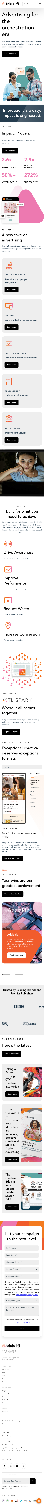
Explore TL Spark (11, 732)
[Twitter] (11, 1466)
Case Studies (6, 1394)
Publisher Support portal (27, 1295)
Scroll (32, 791)
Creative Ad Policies (8, 1442)
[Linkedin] (4, 1466)
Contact (4, 1415)
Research (5, 1397)
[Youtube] (17, 1466)
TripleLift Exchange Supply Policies (13, 1448)
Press (3, 1424)
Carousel (33, 799)
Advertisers (5, 1370)
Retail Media (6, 1379)
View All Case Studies (13, 894)
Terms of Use (6, 1439)
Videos (4, 1403)
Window (33, 795)
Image (32, 777)
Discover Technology (12, 858)
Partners (4, 1382)
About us (5, 1412)
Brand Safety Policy (8, 1445)
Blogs (4, 1391)
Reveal (32, 802)
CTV (3, 1376)
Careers (4, 1418)
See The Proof (10, 150)
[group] (22, 932)
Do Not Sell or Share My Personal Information (17, 1451)
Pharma (32, 806)
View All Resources (12, 1054)
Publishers (5, 1373)
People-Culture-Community (11, 1421)
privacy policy (23, 1322)
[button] (6, 974)
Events (4, 1427)
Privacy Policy (6, 1436)
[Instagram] (23, 1466)
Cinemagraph (34, 787)
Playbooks (5, 1400)
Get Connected (29, 4)
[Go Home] (10, 4)
